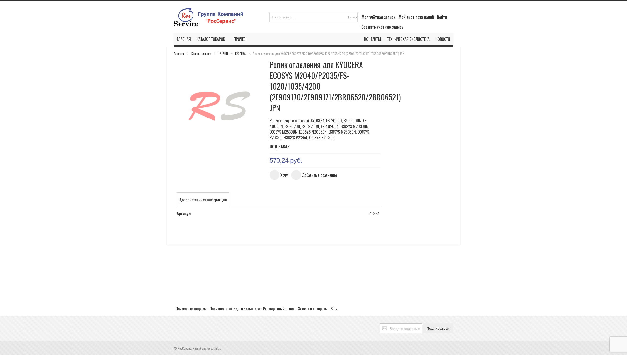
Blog (334, 309)
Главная (179, 53)
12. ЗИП (223, 53)
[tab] (203, 199)
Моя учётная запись (379, 17)
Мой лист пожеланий (416, 17)
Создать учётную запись (383, 27)
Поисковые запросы (191, 309)
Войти (442, 17)
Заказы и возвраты (312, 309)
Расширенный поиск (279, 309)
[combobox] (313, 17)
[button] (279, 175)
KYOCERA (240, 53)
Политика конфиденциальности (235, 309)
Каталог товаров (201, 53)
